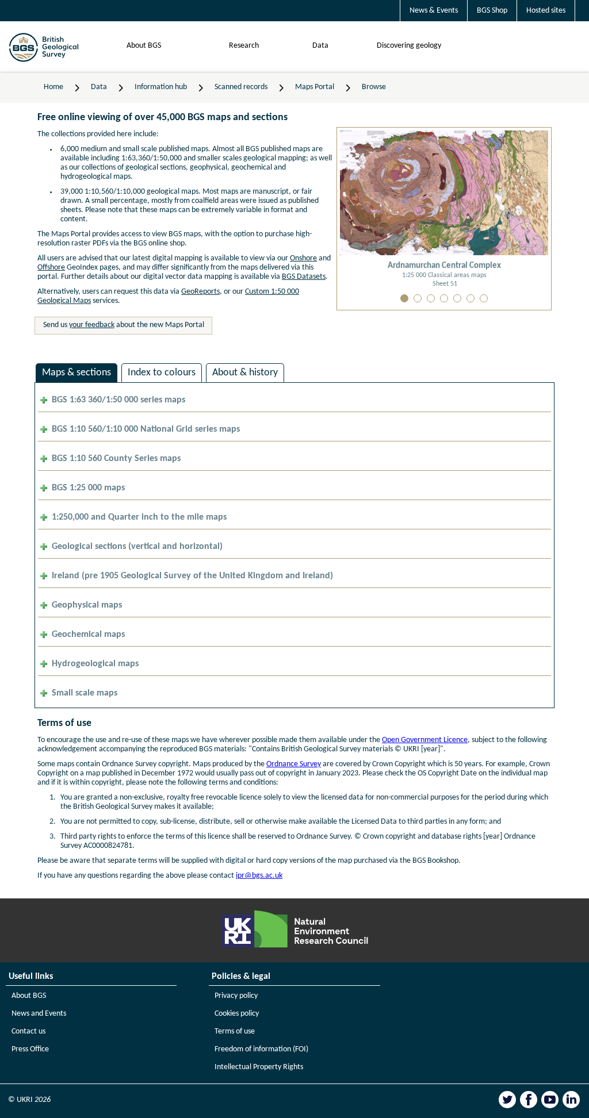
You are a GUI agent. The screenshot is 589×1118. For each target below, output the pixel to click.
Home (53, 87)
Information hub (161, 87)
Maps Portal (314, 87)
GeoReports (200, 291)
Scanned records (241, 87)
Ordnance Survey (293, 764)
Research (244, 45)
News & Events (434, 10)
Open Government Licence (425, 740)
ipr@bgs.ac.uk (259, 875)
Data (320, 45)
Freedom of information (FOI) (261, 1049)
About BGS (144, 45)
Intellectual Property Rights (259, 1067)
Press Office (30, 1049)
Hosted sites (545, 10)
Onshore (303, 258)
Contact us (28, 1031)
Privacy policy (236, 996)
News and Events (39, 1013)
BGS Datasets (304, 277)
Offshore (51, 267)
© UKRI (29, 1100)
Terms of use (235, 1031)
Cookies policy (237, 1013)
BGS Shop (492, 10)
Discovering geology (409, 45)
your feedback (91, 325)
